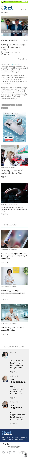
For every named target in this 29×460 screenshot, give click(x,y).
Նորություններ (13, 40)
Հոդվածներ (13, 249)
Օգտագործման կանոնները (10, 437)
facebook (5, 105)
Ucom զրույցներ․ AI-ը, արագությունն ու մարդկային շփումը (13, 293)
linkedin (5, 108)
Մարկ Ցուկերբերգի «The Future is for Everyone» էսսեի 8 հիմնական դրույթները (14, 256)
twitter (13, 105)
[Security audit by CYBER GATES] (22, 452)
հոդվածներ (10, 225)
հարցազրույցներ (14, 347)
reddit (19, 105)
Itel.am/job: (4, 12)
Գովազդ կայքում (18, 439)
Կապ (10, 439)
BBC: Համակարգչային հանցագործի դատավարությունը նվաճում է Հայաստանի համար (14, 209)
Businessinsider (16, 64)
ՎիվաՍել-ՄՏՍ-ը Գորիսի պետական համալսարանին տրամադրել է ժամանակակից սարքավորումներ (12, 172)
